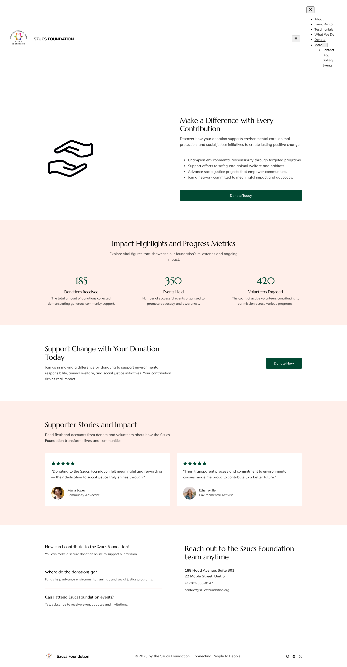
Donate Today (241, 195)
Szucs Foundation (54, 38)
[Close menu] (310, 9)
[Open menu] (296, 39)
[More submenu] (325, 45)
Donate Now (284, 363)
